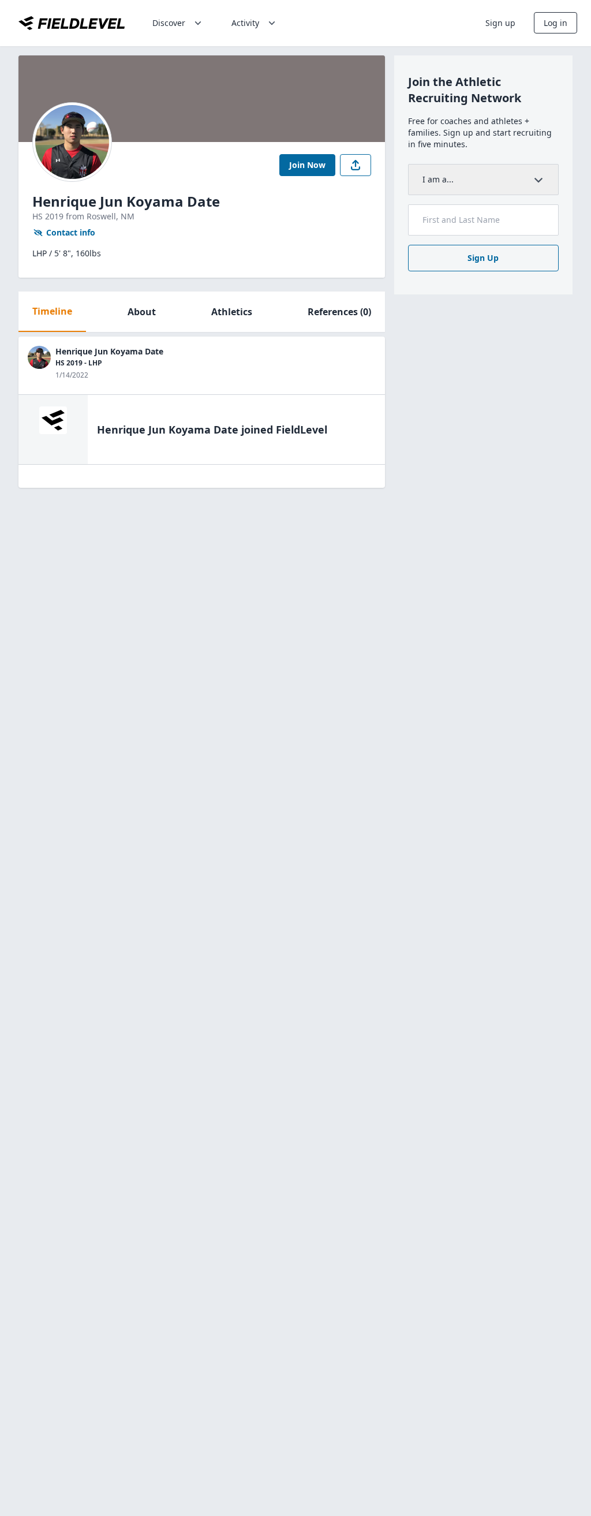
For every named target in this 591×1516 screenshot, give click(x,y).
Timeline (52, 311)
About (142, 311)
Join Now (307, 164)
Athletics (231, 311)
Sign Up (483, 257)
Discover (168, 22)
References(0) (339, 311)
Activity (245, 22)
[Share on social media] (355, 165)
